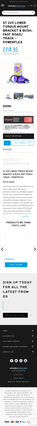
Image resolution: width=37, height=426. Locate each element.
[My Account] (28, 6)
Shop (5, 331)
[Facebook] (11, 360)
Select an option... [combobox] (14, 136)
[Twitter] (16, 360)
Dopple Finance (18, 378)
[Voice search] (33, 13)
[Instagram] (20, 360)
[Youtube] (25, 360)
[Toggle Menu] (2, 5)
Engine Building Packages (15, 346)
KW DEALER (9, 259)
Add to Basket (20, 143)
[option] (18, 73)
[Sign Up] (31, 315)
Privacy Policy (18, 374)
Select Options (16, 265)
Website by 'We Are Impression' (18, 381)
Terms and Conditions (18, 371)
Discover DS (8, 336)
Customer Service (11, 341)
